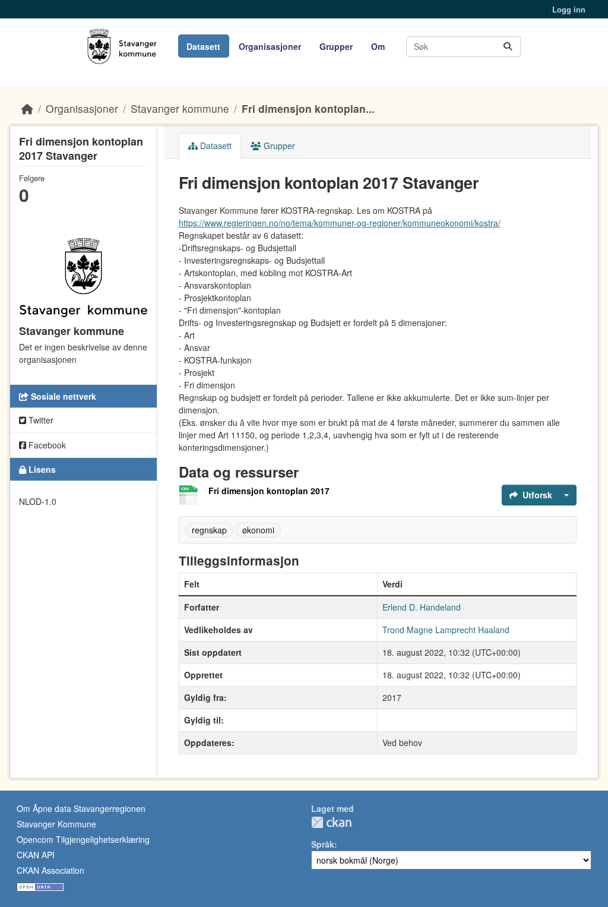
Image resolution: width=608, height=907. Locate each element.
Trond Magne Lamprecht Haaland (445, 630)
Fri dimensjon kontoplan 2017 (269, 491)
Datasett (203, 46)
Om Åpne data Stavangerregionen (81, 808)
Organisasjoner (270, 46)
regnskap (209, 530)
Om (378, 46)
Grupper (336, 46)
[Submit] (508, 46)
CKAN (331, 822)
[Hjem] (27, 108)
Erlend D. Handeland (421, 607)
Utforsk (537, 495)
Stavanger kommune (180, 108)
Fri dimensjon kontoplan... (308, 108)
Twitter (39, 420)
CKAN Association (50, 870)
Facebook (46, 445)
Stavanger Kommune (56, 824)
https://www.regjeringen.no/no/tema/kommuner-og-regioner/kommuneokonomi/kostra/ (340, 223)
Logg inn (568, 9)
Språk (322, 844)
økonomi (258, 530)
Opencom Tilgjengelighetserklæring (83, 839)
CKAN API (36, 855)
